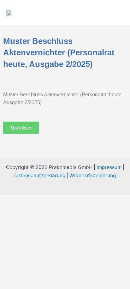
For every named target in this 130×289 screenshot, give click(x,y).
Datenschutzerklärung (39, 175)
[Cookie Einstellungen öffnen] (47, 241)
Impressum (109, 167)
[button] (101, 13)
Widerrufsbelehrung (92, 175)
